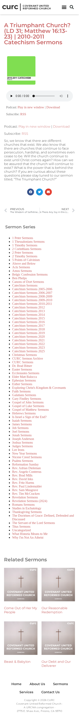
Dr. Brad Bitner (22, 366)
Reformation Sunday (25, 464)
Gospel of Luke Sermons (28, 406)
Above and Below (24, 263)
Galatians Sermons (24, 395)
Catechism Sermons (24, 285)
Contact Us (50, 692)
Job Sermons (20, 428)
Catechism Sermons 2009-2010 (32, 300)
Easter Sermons (22, 369)
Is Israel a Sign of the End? (29, 417)
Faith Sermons (21, 391)
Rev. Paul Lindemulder (27, 486)
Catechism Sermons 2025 (28, 351)
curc (10, 6)
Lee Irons (18, 450)
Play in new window (31, 107)
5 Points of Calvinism (26, 260)
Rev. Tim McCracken (26, 493)
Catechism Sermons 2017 (28, 325)
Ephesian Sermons (24, 380)
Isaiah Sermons (22, 420)
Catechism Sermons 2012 (28, 307)
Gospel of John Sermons (28, 402)
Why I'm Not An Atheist (27, 537)
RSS (23, 114)
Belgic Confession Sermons (30, 274)
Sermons (60, 684)
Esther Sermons (22, 384)
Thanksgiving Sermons (27, 512)
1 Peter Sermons (22, 238)
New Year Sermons (24, 453)
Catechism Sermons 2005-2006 (32, 289)
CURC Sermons (22, 362)
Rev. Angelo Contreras (26, 471)
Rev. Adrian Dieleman (26, 468)
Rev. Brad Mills (22, 475)
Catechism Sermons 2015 (28, 318)
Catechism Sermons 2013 (28, 311)
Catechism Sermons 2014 (28, 314)
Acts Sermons (21, 267)
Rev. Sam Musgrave (25, 490)
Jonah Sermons (22, 435)
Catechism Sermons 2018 (28, 329)
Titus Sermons (21, 526)
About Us (37, 684)
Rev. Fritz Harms (23, 482)
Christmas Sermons (24, 355)
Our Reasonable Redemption (54, 610)
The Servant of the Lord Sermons (33, 523)
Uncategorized (21, 530)
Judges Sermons (22, 446)
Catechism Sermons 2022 (28, 344)
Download (53, 107)
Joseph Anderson (23, 439)
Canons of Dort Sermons (28, 282)
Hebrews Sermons (24, 413)
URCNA (31, 707)
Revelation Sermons (25, 497)
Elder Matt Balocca (24, 376)
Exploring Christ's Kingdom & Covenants (39, 387)
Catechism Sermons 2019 (28, 333)
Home (16, 684)
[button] (64, 7)
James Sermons (22, 424)
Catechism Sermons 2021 (28, 340)
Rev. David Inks (22, 479)
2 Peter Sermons (22, 252)
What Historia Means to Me (30, 534)
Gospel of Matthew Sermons (30, 409)
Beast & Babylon (17, 662)
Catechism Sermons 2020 (28, 336)
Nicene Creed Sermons (27, 457)
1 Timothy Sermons (24, 245)
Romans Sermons (23, 504)
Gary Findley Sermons (26, 398)
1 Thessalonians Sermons (28, 241)
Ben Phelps (19, 278)
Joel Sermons (20, 431)
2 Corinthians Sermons (26, 249)
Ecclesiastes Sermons (25, 373)
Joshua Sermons (22, 442)
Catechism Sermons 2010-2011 (32, 303)
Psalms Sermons (22, 460)
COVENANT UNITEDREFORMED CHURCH (37, 7)
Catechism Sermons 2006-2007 (32, 292)
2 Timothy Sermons (24, 256)
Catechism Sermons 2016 (28, 322)
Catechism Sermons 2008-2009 (32, 296)
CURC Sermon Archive (27, 358)
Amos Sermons (22, 271)
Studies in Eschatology (26, 508)
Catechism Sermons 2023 (28, 347)
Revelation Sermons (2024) (29, 501)
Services (26, 692)
